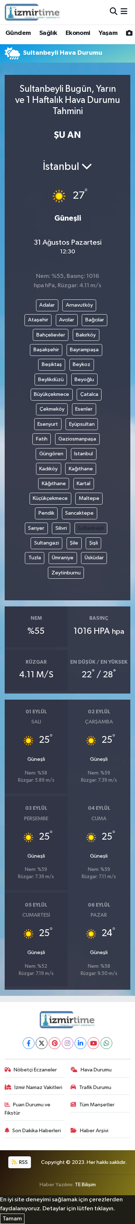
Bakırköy (86, 335)
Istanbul (83, 453)
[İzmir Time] (32, 11)
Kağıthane (81, 468)
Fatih (42, 439)
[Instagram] (67, 1043)
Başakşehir (46, 349)
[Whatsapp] (106, 1043)
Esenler (84, 409)
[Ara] (113, 12)
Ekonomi (78, 33)
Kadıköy (48, 468)
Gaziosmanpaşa (77, 439)
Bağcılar (94, 319)
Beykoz (81, 364)
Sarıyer (36, 528)
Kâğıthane (54, 483)
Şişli (93, 543)
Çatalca (89, 394)
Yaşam (108, 33)
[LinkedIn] (80, 1043)
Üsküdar (94, 557)
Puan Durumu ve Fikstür (28, 1108)
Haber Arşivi (94, 1130)
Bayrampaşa (84, 349)
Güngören (51, 453)
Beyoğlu (84, 379)
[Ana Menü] (124, 12)
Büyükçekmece (51, 394)
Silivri (61, 528)
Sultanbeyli (91, 528)
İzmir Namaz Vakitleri (38, 1087)
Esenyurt (47, 424)
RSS (23, 1162)
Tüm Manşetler (96, 1104)
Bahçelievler (50, 335)
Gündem (18, 33)
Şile (74, 543)
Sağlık (48, 33)
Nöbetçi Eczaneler (35, 1069)
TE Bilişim (85, 1184)
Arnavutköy (79, 305)
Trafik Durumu (95, 1087)
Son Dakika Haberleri (36, 1130)
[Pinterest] (54, 1043)
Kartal (83, 483)
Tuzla (34, 557)
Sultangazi (46, 543)
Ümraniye (62, 557)
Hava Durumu (96, 1069)
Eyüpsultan (82, 424)
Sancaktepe (79, 513)
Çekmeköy (52, 409)
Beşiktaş (52, 364)
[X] (42, 1043)
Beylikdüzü (51, 379)
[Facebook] (29, 1043)
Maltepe (89, 498)
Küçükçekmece (50, 498)
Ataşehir (38, 319)
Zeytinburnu (66, 572)
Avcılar (66, 319)
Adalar (47, 305)
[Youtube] (93, 1043)
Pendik (46, 513)
